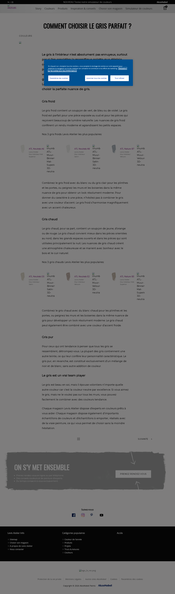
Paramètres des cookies (59, 78)
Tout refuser (119, 78)
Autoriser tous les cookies (97, 78)
